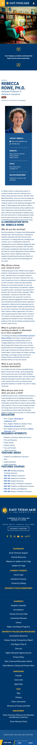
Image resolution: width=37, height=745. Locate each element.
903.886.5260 (16, 144)
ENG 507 (7, 489)
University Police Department (18, 588)
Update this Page (18, 565)
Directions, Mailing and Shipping (18, 735)
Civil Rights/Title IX (18, 644)
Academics (18, 601)
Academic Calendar (18, 605)
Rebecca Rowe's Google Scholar (14, 156)
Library (18, 622)
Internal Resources (18, 557)
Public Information (18, 701)
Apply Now (18, 684)
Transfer (18, 675)
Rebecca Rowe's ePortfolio (17, 154)
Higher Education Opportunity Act (19, 653)
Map (18, 693)
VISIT (19, 743)
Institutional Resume (18, 618)
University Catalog (18, 583)
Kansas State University (12, 426)
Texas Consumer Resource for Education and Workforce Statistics (18, 716)
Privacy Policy (18, 657)
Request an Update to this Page (18, 561)
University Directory (18, 528)
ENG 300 (7, 471)
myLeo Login (18, 575)
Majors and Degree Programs (18, 627)
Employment (18, 711)
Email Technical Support (18, 553)
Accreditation (18, 610)
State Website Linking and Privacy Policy (18, 665)
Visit (18, 689)
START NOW (7, 742)
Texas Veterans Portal (18, 721)
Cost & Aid (18, 680)
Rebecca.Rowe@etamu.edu (19, 141)
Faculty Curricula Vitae (18, 614)
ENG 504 (7, 481)
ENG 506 (7, 486)
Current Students (18, 570)
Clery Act (18, 648)
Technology (18, 548)
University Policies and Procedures (18, 631)
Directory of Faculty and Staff (18, 706)
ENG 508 (7, 491)
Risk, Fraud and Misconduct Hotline (18, 661)
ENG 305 (7, 476)
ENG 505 (7, 484)
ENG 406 (7, 478)
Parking (19, 697)
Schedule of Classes (18, 579)
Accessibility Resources (18, 636)
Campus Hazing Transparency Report (18, 640)
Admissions (18, 671)
